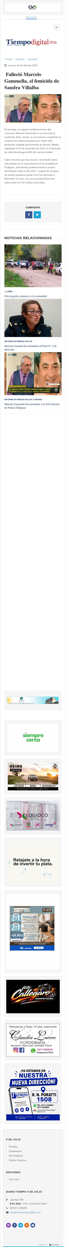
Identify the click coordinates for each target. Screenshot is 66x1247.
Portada (9, 59)
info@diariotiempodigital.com (25, 1212)
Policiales (20, 59)
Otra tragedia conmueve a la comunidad (25, 296)
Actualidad (32, 59)
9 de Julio (31, 17)
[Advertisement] (33, 556)
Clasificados (15, 1151)
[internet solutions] (48, 1244)
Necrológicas (16, 1155)
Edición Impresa (17, 1160)
